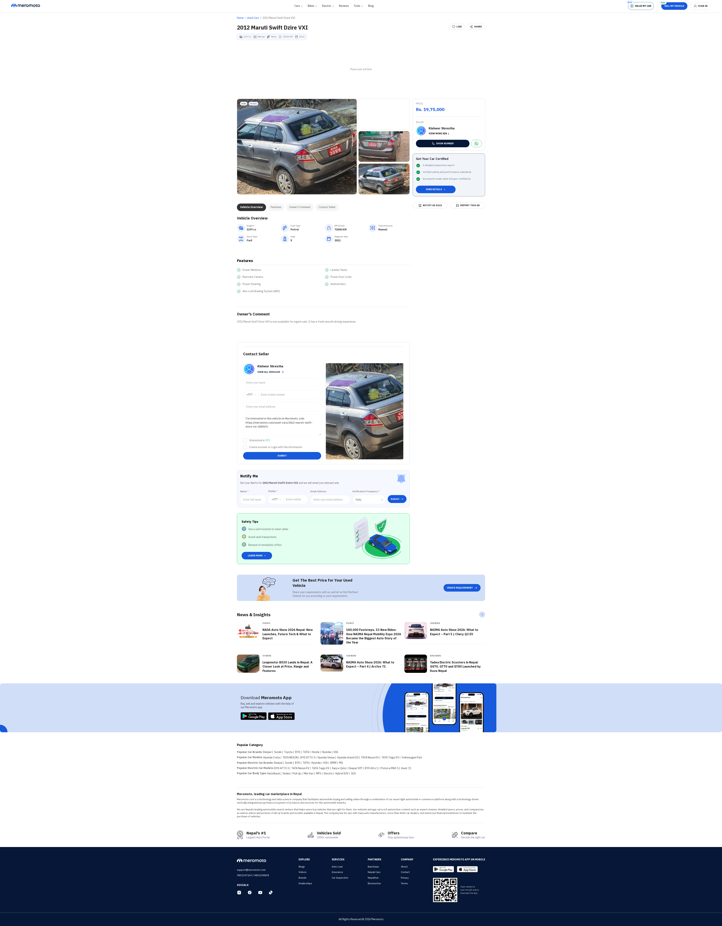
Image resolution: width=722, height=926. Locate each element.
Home (240, 18)
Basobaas (373, 866)
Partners (374, 859)
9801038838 (261, 875)
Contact (405, 872)
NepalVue (373, 877)
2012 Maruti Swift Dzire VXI (278, 18)
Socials (243, 885)
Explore (304, 859)
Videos (302, 872)
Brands (302, 877)
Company (407, 859)
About (404, 866)
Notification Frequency (366, 491)
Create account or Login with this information (275, 447)
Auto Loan (337, 866)
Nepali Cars (374, 872)
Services (338, 859)
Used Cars (253, 18)
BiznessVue (374, 883)
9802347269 (244, 875)
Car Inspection (340, 877)
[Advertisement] (361, 69)
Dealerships (305, 883)
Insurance (337, 872)
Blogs (302, 866)
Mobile (273, 491)
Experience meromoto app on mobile (459, 859)
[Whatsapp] (476, 143)
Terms (404, 883)
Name (244, 491)
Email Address (318, 491)
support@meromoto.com (251, 869)
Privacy (405, 877)
